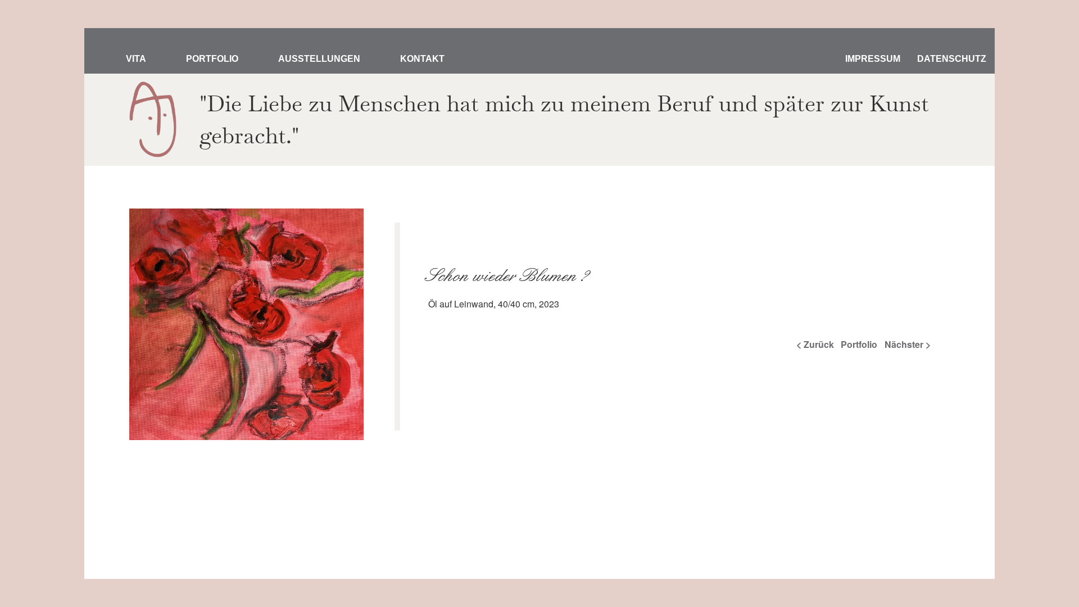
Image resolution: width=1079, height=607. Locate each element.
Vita (136, 59)
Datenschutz (951, 59)
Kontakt (422, 59)
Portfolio (212, 59)
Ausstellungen (319, 59)
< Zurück (815, 344)
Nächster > (908, 344)
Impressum (872, 59)
